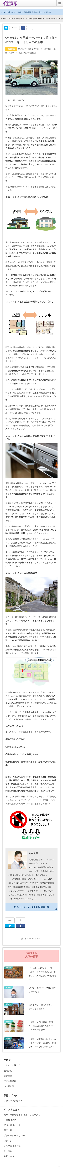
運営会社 (8, 1130)
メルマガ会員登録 (12, 1146)
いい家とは (47, 12)
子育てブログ (10, 1095)
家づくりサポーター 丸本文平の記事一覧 (31, 907)
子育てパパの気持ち (13, 1101)
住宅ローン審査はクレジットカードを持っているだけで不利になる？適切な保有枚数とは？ (42, 1043)
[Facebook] (23, 28)
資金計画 (27, 12)
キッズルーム (10, 1151)
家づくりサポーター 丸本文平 (40, 49)
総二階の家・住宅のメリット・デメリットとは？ (42, 1007)
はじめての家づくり (8, 12)
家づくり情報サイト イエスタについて (22, 1115)
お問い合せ (9, 1156)
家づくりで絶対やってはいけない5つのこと (42, 990)
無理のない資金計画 (27, 53)
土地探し (19, 12)
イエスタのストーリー (14, 1120)
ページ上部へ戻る (59, 1166)
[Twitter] (6, 28)
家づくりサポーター (13, 1125)
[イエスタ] (10, 4)
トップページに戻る (33, 939)
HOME (3, 18)
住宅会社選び (37, 12)
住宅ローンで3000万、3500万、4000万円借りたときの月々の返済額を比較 (41, 1026)
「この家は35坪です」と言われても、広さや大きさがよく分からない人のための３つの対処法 (42, 973)
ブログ (10, 18)
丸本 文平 (33, 853)
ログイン (8, 1141)
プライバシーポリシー (14, 1135)
